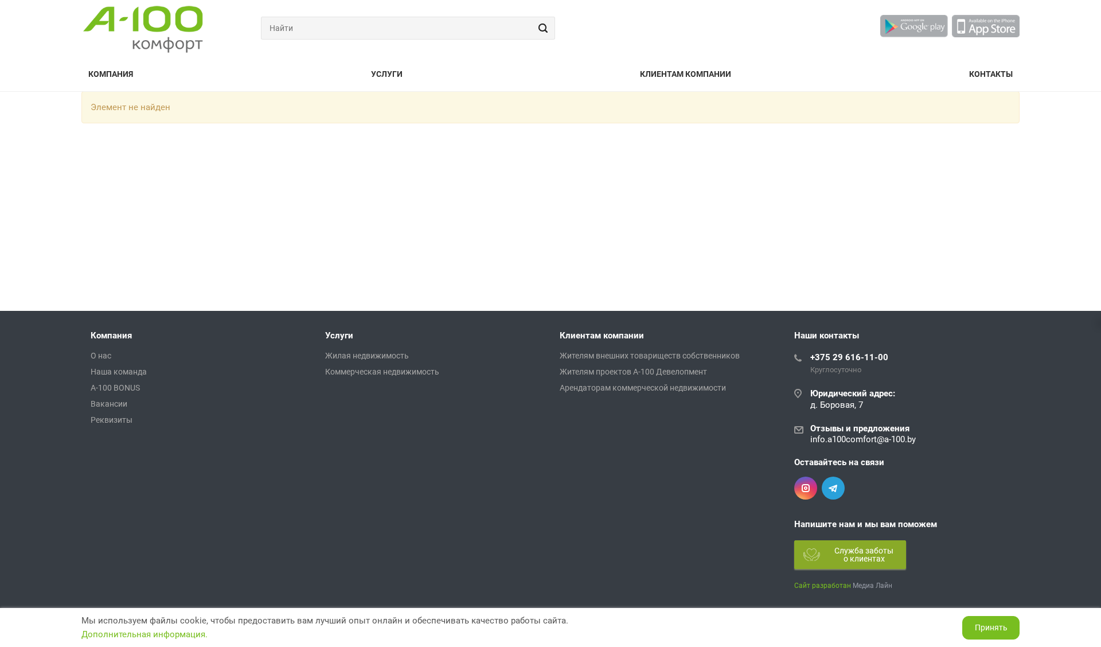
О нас (101, 355)
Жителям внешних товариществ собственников (650, 355)
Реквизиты (111, 419)
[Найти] (541, 28)
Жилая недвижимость (367, 355)
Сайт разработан (822, 586)
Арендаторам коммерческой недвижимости (643, 387)
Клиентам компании (685, 74)
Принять (991, 627)
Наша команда (119, 371)
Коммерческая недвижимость (382, 371)
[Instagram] (805, 488)
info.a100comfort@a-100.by (863, 439)
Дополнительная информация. (144, 634)
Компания (110, 74)
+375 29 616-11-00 (849, 357)
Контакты (991, 74)
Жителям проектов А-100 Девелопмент (633, 371)
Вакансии (109, 403)
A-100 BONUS (115, 387)
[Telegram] (833, 488)
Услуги (387, 74)
